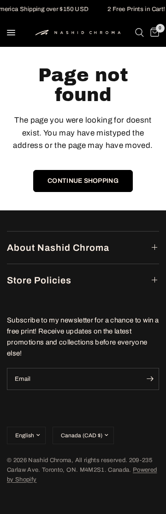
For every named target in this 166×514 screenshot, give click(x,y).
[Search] (139, 32)
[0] (153, 32)
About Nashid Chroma (58, 248)
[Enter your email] (150, 379)
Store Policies (39, 280)
